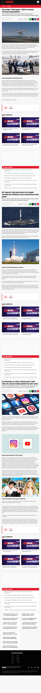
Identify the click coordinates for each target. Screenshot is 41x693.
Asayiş (13, 655)
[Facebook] (31, 667)
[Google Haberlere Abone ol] (25, 19)
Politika (13, 658)
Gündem (13, 657)
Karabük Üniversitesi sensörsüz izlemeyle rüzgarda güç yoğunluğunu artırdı (19, 175)
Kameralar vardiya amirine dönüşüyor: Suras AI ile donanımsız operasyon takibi (20, 187)
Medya (18, 655)
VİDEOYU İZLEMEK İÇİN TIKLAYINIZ (9, 99)
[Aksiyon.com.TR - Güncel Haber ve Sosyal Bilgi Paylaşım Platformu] (9, 1)
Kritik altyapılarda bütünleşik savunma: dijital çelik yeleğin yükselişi (18, 178)
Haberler (4, 6)
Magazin (18, 658)
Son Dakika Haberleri (17, 653)
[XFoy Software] (4, 667)
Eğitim (18, 660)
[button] (3, 2)
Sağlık (18, 657)
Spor (12, 663)
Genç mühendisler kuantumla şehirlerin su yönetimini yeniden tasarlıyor (18, 173)
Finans (13, 660)
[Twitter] (28, 667)
